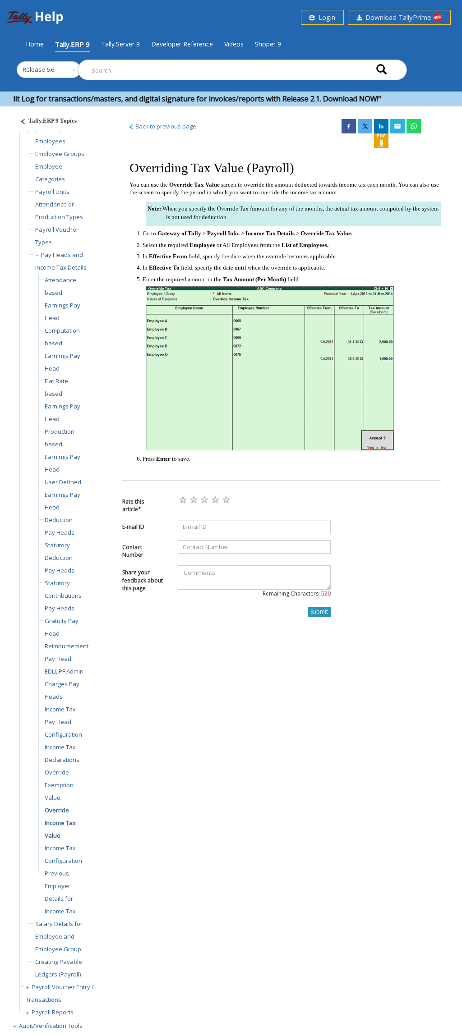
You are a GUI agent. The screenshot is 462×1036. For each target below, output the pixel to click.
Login (325, 17)
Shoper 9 (268, 44)
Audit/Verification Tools (51, 1026)
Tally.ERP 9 (72, 44)
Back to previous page (165, 126)
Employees (50, 141)
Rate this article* (133, 505)
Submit (319, 611)
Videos (234, 44)
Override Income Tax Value (60, 822)
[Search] (381, 70)
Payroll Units (52, 192)
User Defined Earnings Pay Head (63, 494)
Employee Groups (59, 154)
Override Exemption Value (59, 785)
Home (35, 43)
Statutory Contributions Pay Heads (63, 595)
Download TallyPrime (397, 17)
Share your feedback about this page (142, 579)
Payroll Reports (53, 1012)
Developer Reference (182, 44)
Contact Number (132, 551)
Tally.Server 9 (120, 44)
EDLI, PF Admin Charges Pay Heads (64, 684)
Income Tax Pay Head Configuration (63, 721)
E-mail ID (133, 527)
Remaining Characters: (297, 593)
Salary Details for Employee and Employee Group (59, 936)
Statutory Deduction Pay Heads (59, 557)
